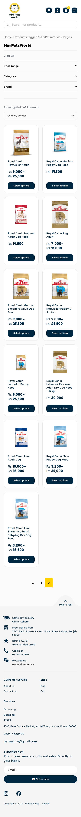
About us (9, 685)
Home (8, 37)
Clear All (9, 55)
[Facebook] (19, 793)
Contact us (10, 691)
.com (33, 741)
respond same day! (23, 664)
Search (45, 803)
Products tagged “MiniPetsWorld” (37, 37)
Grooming (10, 709)
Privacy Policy (31, 803)
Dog (42, 685)
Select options (21, 185)
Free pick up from (23, 627)
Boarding (9, 714)
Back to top (65, 605)
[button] (74, 10)
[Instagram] (6, 793)
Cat (42, 691)
